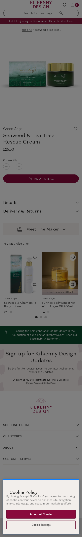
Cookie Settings (41, 524)
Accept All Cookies (41, 514)
